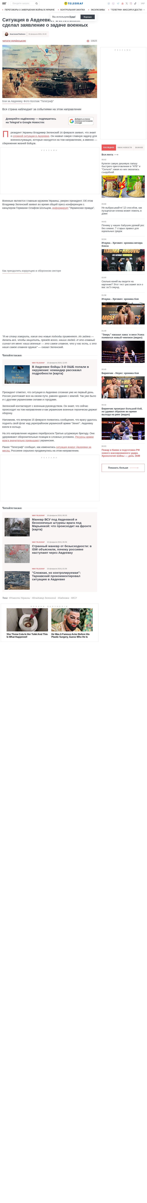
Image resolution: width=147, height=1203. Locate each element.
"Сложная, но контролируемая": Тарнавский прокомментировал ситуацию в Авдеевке (56, 576)
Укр (143, 3)
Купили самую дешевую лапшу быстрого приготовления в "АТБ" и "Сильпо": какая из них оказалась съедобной (121, 168)
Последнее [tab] (108, 148)
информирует (60, 208)
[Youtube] (122, 3)
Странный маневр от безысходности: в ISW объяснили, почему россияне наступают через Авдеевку (62, 549)
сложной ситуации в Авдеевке (31, 136)
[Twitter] (127, 3)
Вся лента (107, 154)
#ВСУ (74, 598)
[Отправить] (36, 3)
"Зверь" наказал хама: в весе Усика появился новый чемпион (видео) (123, 336)
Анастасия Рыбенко (17, 34)
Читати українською (14, 41)
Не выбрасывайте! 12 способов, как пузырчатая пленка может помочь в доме (122, 210)
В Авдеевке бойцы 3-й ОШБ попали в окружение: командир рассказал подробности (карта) (60, 370)
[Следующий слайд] (144, 10)
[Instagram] (131, 3)
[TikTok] (135, 3)
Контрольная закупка (72, 10)
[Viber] (113, 3)
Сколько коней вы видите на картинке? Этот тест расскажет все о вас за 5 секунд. (122, 284)
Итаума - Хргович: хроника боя (120, 299)
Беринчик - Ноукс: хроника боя (120, 373)
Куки (72, 17)
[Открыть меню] (4, 3)
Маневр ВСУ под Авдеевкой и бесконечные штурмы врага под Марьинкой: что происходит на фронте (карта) (61, 524)
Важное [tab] (139, 148)
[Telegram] (118, 3)
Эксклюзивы (98, 10)
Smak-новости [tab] (124, 148)
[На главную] (73, 3)
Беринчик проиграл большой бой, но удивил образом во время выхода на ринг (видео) (122, 411)
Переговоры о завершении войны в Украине (30, 10)
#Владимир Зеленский (44, 598)
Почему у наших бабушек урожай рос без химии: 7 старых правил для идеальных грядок (123, 228)
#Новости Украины (19, 598)
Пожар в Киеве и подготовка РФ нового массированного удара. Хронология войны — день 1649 (121, 453)
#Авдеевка (63, 598)
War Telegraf (38, 363)
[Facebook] (109, 3)
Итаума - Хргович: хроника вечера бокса (122, 244)
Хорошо (88, 17)
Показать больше (118, 468)
